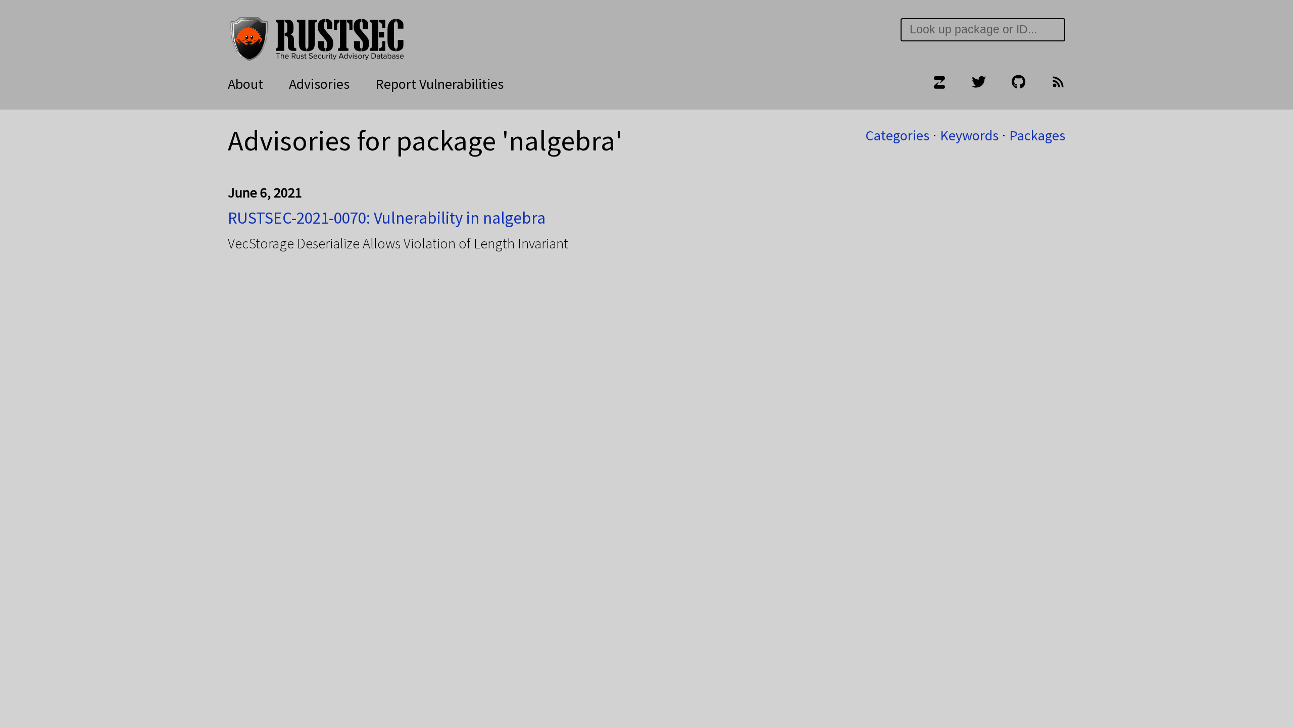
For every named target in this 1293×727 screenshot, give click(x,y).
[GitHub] (1018, 83)
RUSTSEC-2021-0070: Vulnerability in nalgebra (386, 217)
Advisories (319, 84)
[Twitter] (979, 83)
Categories (897, 135)
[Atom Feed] (1058, 83)
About (245, 84)
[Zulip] (939, 83)
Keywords (969, 135)
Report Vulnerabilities (439, 84)
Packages (1037, 135)
